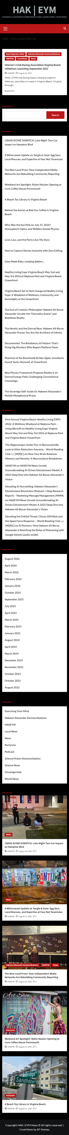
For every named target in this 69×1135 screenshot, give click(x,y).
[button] (5, 28)
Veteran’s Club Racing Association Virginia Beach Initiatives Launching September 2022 (33, 67)
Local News (22, 58)
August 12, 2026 (25, 1046)
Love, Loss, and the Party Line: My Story (27, 239)
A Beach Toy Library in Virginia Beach (26, 199)
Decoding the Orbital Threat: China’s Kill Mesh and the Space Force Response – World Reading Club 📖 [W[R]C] (34, 521)
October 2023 (13, 673)
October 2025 (13, 592)
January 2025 (12, 633)
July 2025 (10, 606)
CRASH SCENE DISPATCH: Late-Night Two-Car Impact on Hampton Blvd (31, 142)
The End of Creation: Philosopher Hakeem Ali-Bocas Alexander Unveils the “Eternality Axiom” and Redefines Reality (34, 313)
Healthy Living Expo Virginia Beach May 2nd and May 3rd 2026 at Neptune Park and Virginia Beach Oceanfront (33, 276)
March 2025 (12, 619)
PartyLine (10, 744)
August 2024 (12, 639)
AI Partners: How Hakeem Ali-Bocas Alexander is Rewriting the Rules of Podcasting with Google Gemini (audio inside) (34, 530)
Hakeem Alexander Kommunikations (44, 54)
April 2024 (11, 646)
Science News (12, 765)
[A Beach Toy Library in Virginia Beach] (34, 1078)
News (33, 58)
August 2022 (12, 687)
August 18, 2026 (25, 851)
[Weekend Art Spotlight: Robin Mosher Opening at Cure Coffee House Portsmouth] (34, 1013)
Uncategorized (13, 772)
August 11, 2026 (25, 1108)
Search (7, 102)
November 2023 (14, 667)
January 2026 (12, 585)
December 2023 (14, 660)
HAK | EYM (34, 10)
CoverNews (26, 1129)
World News (12, 778)
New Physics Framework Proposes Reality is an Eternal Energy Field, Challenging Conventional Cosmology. (31, 376)
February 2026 (13, 579)
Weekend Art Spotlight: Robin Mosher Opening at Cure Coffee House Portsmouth (33, 186)
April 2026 (11, 565)
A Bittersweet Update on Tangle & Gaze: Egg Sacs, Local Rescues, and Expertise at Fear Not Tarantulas (34, 157)
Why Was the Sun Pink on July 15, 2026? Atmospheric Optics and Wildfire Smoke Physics (32, 226)
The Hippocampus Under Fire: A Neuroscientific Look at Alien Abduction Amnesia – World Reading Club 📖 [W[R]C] (34, 449)
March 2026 (12, 572)
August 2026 (12, 558)
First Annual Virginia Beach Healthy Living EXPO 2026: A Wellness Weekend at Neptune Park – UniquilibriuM (32, 424)
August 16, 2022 (25, 73)
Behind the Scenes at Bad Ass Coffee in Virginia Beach (31, 212)
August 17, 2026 (25, 916)
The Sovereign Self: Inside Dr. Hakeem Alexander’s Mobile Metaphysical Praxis (33, 393)
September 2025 (14, 599)
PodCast (9, 751)
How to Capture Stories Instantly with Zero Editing (33, 250)
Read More (9, 91)
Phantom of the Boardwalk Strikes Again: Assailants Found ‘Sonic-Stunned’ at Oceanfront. (34, 359)
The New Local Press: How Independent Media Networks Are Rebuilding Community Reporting (32, 171)
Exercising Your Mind (15, 54)
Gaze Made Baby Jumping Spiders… (25, 261)
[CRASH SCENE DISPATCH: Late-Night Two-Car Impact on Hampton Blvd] (34, 817)
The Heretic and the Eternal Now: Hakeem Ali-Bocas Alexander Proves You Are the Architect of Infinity (34, 330)
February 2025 (13, 626)
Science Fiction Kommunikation (23, 758)
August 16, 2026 (25, 981)
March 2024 (12, 653)
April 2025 (11, 612)
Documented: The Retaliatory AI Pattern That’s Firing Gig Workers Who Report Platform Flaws (31, 345)
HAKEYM (10, 58)
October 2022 (13, 680)
